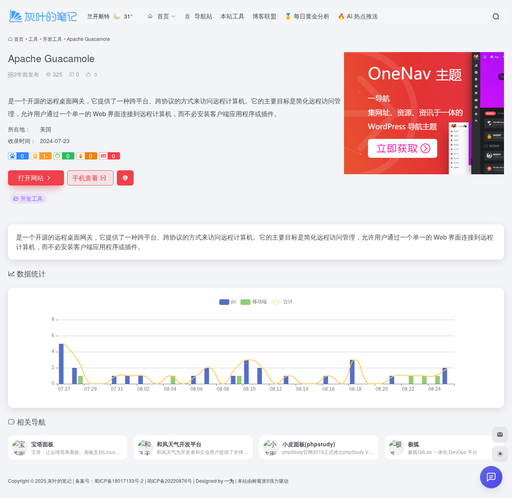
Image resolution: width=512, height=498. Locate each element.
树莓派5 (260, 480)
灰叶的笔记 (60, 480)
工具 (33, 38)
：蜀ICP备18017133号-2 (117, 480)
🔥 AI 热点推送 (358, 16)
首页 (19, 38)
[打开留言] (491, 477)
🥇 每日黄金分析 (307, 16)
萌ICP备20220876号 (169, 480)
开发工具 (52, 38)
